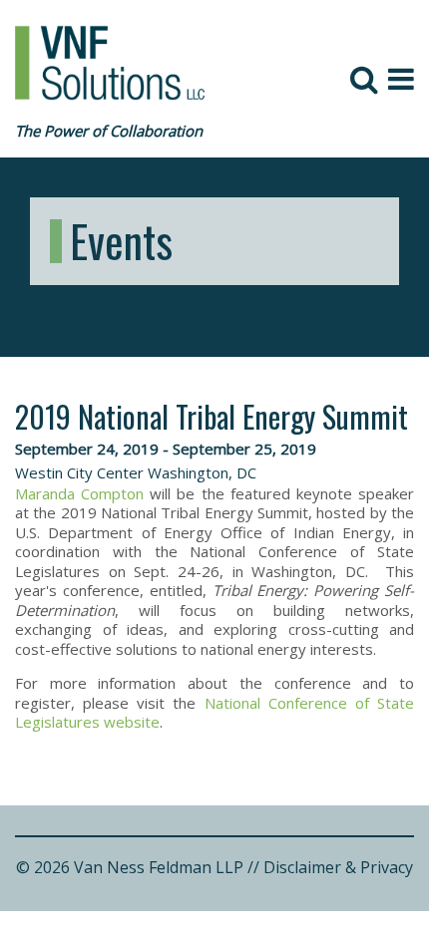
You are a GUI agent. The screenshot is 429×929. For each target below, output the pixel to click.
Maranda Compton (79, 493)
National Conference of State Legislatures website (214, 713)
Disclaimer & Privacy (338, 867)
